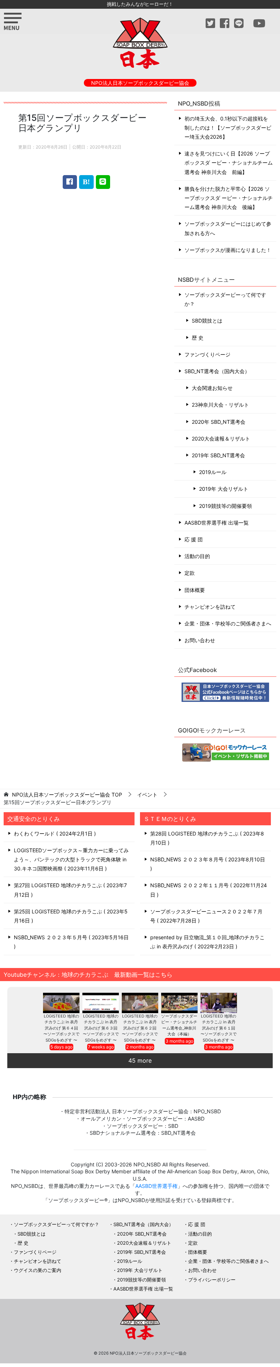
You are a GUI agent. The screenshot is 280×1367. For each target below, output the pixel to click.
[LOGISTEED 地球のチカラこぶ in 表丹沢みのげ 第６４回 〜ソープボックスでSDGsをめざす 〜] (61, 1003)
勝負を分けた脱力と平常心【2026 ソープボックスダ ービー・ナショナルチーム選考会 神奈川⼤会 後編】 (228, 198)
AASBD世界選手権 (156, 1186)
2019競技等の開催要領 (225, 506)
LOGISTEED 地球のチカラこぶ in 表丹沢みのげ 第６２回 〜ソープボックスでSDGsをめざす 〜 (140, 1028)
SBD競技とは (207, 320)
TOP (67, 795)
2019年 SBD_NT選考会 (218, 455)
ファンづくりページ (207, 354)
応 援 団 (193, 539)
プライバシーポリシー (212, 1280)
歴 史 (197, 338)
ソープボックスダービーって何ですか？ (225, 299)
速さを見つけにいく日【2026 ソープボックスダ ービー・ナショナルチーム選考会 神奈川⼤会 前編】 (228, 162)
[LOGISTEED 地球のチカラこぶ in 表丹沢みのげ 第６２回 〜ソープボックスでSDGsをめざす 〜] (140, 1003)
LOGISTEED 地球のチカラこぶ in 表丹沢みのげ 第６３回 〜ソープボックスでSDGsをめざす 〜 (101, 1028)
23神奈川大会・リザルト (220, 405)
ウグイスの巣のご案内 (37, 1270)
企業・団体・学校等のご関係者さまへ (227, 623)
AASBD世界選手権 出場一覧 (216, 522)
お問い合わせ (199, 640)
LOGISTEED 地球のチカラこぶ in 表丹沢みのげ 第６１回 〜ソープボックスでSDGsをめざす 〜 (219, 1028)
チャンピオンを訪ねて (210, 607)
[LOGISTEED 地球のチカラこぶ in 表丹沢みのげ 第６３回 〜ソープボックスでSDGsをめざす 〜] (100, 1003)
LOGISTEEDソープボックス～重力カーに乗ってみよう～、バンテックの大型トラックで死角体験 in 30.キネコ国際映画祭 (71, 859)
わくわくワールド (54, 833)
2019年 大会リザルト (223, 489)
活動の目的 (197, 556)
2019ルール (212, 472)
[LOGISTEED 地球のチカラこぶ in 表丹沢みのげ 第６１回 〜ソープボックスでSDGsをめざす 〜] (219, 1003)
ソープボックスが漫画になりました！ (227, 250)
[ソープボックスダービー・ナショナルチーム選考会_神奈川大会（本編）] (179, 1003)
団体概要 (194, 590)
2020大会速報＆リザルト (221, 438)
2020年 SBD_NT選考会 (218, 422)
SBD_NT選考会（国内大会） (217, 371)
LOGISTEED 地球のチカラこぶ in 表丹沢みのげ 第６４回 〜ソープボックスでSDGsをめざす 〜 (61, 1028)
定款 (189, 573)
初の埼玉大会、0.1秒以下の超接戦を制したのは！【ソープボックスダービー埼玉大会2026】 (227, 127)
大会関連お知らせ (212, 388)
